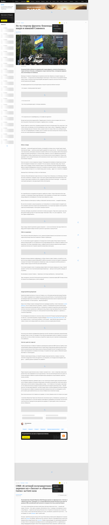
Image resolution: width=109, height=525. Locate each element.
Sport (58, 1)
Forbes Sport (24, 435)
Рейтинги (32, 1)
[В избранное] (34, 435)
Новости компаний (57, 435)
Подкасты (43, 1)
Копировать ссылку (63, 32)
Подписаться (26, 419)
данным (28, 500)
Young (61, 1)
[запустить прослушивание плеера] (62, 23)
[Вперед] (69, 399)
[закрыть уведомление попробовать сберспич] (62, 26)
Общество (39, 435)
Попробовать (55, 30)
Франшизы (38, 1)
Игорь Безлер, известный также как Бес (55, 299)
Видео (47, 1)
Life (50, 1)
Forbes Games (25, 1)
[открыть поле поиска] (86, 1)
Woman (54, 1)
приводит (33, 495)
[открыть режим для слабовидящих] (60, 23)
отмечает (40, 502)
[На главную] (3, 1)
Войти (82, 1)
